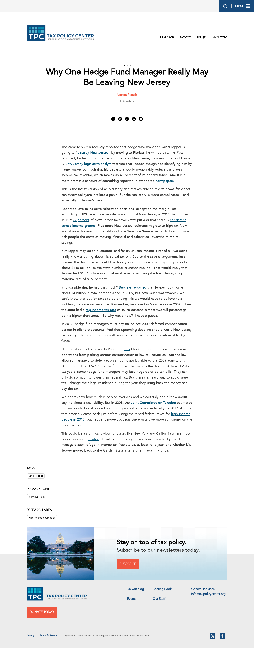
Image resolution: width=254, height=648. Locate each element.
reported (139, 287)
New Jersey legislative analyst (88, 164)
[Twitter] (212, 638)
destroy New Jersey (93, 153)
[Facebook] (222, 638)
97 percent (81, 220)
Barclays (125, 287)
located (93, 439)
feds (127, 349)
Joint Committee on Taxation (153, 403)
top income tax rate (101, 310)
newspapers (164, 181)
